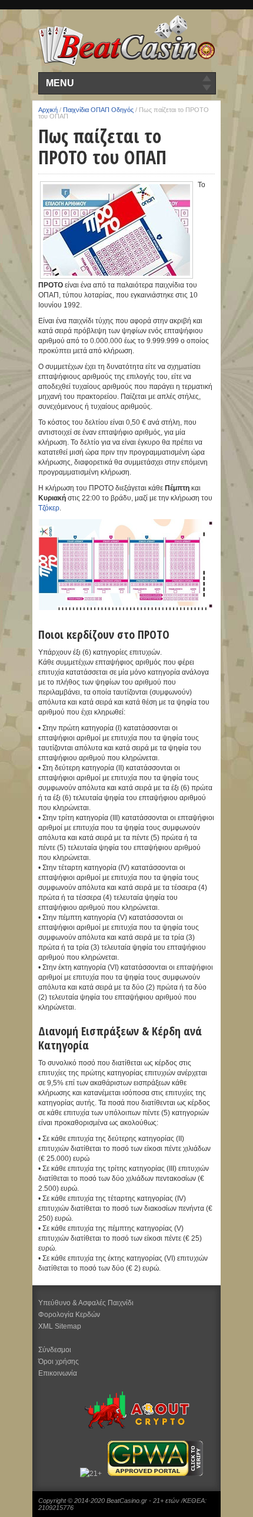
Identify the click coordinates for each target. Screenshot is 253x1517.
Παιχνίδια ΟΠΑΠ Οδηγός (98, 109)
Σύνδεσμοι (54, 1350)
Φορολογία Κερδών (69, 1315)
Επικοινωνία (57, 1373)
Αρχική (48, 109)
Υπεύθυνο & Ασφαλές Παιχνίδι (86, 1303)
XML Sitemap (59, 1326)
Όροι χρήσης (58, 1361)
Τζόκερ (48, 508)
